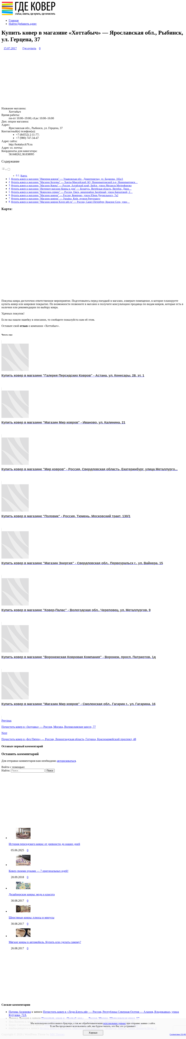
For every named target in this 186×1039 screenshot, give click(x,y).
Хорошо (93, 1032)
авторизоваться (66, 760)
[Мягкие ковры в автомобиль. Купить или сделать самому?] (23, 935)
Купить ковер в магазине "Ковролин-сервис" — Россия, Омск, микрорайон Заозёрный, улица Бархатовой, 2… (72, 192)
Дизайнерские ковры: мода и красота (32, 894)
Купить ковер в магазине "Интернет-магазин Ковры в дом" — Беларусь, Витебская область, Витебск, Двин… (71, 188)
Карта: (24, 175)
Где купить (29, 48)
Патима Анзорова (20, 1011)
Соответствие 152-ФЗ (178, 1034)
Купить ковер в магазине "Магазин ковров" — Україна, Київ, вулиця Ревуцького (55, 198)
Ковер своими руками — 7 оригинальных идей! (38, 870)
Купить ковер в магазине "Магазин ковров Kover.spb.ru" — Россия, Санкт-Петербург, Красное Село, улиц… (70, 201)
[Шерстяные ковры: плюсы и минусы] (23, 911)
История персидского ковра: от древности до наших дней (44, 844)
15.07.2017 (10, 48)
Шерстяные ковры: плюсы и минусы (31, 917)
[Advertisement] (93, 78)
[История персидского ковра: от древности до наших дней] (23, 837)
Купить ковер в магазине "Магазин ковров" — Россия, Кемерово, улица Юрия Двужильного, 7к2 (64, 195)
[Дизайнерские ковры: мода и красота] (23, 888)
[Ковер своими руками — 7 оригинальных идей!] (23, 864)
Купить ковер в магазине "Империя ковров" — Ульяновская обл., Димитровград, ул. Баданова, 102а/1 (67, 178)
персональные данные (114, 1023)
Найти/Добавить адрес (23, 23)
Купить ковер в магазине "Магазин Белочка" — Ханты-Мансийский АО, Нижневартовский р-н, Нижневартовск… (74, 182)
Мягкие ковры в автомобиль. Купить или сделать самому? (45, 942)
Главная (14, 20)
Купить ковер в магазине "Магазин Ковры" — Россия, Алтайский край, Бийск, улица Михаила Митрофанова (71, 185)
